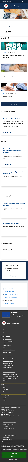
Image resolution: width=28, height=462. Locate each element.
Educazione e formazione (9, 372)
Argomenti (10, 26)
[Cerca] (25, 6)
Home (4, 26)
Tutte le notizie (14, 104)
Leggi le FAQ (6, 426)
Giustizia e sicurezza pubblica (10, 374)
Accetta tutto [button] (14, 453)
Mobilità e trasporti (7, 367)
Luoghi (4, 398)
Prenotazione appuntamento (9, 422)
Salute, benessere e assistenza (10, 378)
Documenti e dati (7, 352)
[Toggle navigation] (3, 6)
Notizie (4, 52)
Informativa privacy (7, 439)
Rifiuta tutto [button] (14, 456)
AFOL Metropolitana (9, 250)
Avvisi (4, 93)
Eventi (4, 400)
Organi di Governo (7, 339)
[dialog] (14, 451)
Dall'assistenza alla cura (9, 77)
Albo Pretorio (6, 437)
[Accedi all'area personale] (22, 1)
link (1, 450)
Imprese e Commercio (8, 363)
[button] (14, 459)
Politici (4, 348)
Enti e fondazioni (7, 345)
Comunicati (5, 389)
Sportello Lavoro (7, 96)
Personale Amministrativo (9, 350)
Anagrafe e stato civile (8, 359)
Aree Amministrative (8, 341)
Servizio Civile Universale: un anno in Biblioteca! (13, 56)
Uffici (4, 343)
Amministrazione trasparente (10, 435)
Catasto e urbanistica (8, 365)
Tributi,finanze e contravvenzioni (10, 376)
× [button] (26, 441)
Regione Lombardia (6, 1)
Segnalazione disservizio (8, 424)
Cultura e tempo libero (8, 361)
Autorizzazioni (6, 381)
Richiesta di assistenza (8, 428)
